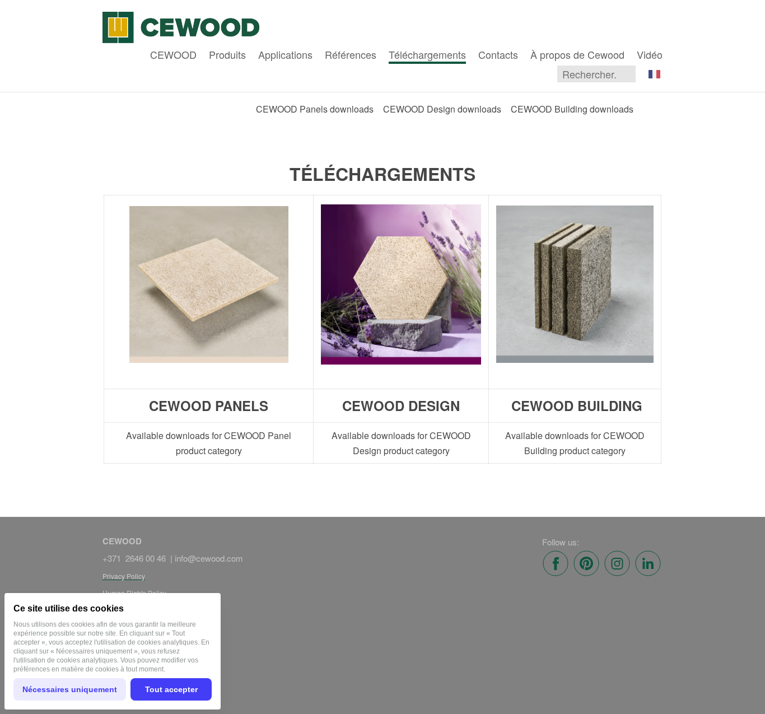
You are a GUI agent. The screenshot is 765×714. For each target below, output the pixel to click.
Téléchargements (427, 54)
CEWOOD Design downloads (442, 108)
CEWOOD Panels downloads (315, 108)
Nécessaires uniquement (69, 689)
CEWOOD (173, 54)
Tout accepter (171, 689)
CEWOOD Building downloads (572, 108)
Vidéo (650, 54)
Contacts (498, 54)
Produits (227, 54)
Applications (285, 54)
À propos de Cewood (577, 54)
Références (350, 54)
